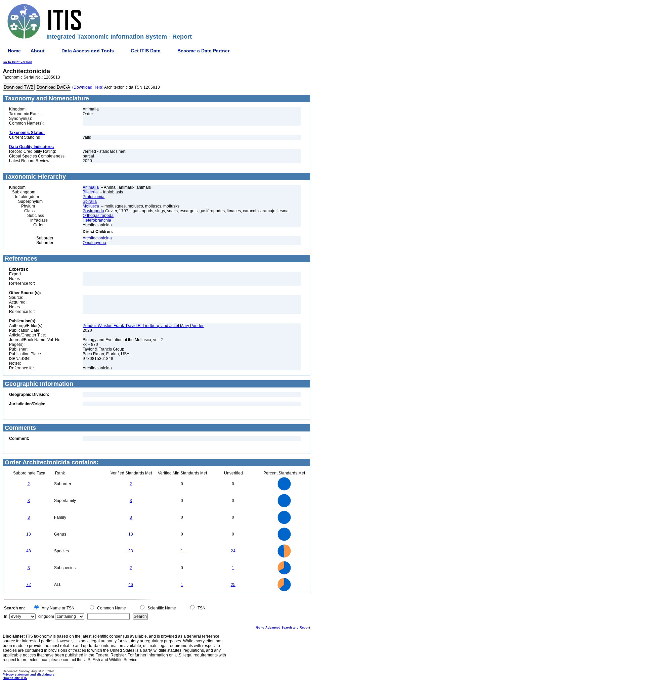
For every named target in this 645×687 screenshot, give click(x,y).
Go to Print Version (17, 62)
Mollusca (91, 206)
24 (233, 551)
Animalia (91, 187)
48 (28, 551)
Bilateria (90, 192)
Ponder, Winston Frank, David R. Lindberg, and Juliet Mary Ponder (143, 325)
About (38, 50)
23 (130, 551)
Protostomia (93, 196)
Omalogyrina (94, 242)
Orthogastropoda (98, 215)
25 (233, 584)
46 (130, 584)
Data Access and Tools (87, 50)
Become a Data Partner (203, 50)
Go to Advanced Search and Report (283, 627)
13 (28, 534)
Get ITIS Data (146, 50)
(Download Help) (87, 87)
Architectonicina (97, 238)
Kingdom (46, 616)
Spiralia (90, 201)
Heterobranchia (97, 220)
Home (14, 50)
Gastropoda (93, 211)
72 (28, 584)
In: (6, 616)
